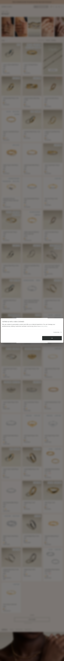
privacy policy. (44, 326)
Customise (56, 332)
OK (52, 338)
